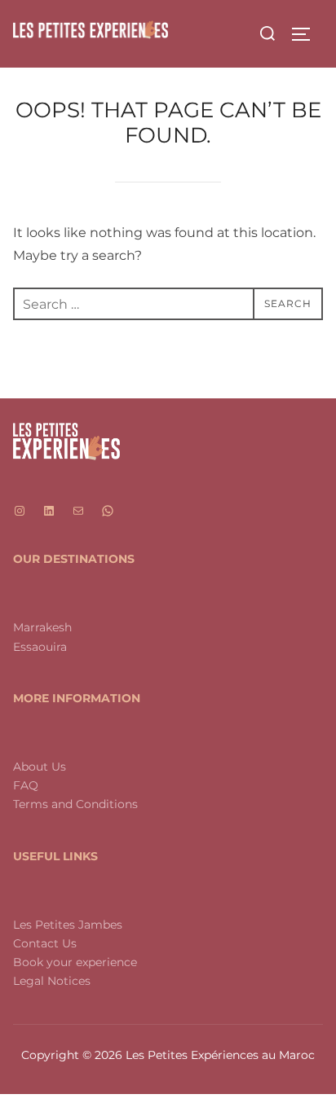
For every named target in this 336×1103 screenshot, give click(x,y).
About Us (39, 766)
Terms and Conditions (75, 804)
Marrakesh (42, 627)
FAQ (25, 785)
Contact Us (45, 943)
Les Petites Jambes (67, 924)
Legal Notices (52, 980)
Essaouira (40, 646)
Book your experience (75, 962)
